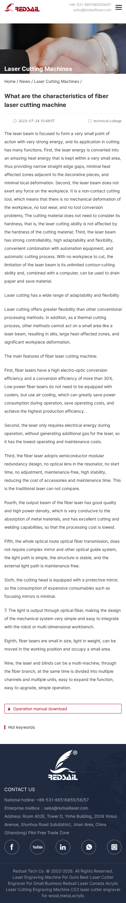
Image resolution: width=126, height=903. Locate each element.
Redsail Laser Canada (83, 883)
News (24, 81)
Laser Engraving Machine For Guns (46, 877)
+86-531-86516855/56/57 (62, 799)
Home (10, 81)
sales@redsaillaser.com (66, 807)
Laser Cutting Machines (56, 81)
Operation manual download (39, 708)
